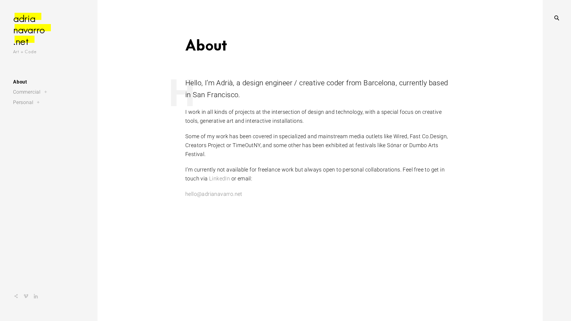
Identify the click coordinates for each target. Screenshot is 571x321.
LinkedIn (219, 178)
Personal (23, 102)
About (20, 82)
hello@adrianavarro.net (213, 194)
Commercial (27, 92)
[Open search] (557, 17)
